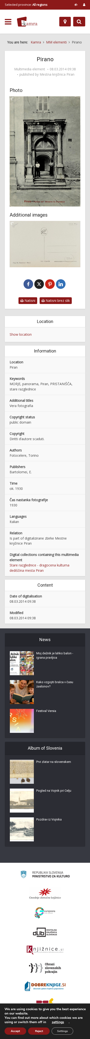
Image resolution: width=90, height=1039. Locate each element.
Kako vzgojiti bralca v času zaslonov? (54, 684)
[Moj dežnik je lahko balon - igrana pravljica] (22, 663)
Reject (39, 1031)
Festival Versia (46, 711)
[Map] (65, 21)
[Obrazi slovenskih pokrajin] (45, 968)
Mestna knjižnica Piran (57, 74)
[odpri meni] (8, 22)
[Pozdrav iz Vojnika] (22, 829)
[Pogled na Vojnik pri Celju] (22, 801)
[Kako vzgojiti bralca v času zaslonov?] (22, 692)
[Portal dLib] (45, 932)
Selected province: (26, 4)
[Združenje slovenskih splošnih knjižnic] (45, 950)
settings (58, 1022)
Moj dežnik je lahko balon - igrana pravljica (54, 655)
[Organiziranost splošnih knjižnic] (45, 893)
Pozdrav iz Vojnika (49, 819)
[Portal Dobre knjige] (45, 986)
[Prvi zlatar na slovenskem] (22, 772)
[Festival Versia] (22, 721)
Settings (62, 1031)
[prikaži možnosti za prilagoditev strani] (76, 4)
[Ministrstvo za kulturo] (45, 875)
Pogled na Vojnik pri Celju (53, 790)
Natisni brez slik (57, 300)
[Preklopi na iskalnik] (79, 21)
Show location (21, 334)
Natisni (29, 300)
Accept (15, 1031)
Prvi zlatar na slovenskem (53, 762)
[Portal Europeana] (45, 913)
